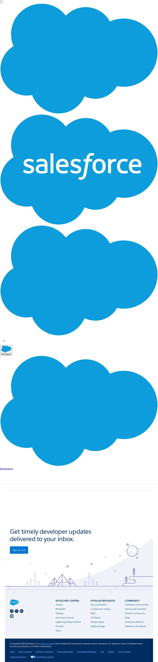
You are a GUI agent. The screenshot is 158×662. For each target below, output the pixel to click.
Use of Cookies (124, 651)
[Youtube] (12, 616)
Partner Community (135, 613)
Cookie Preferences (18, 657)
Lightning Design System (68, 622)
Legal (12, 651)
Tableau (60, 613)
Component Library (101, 609)
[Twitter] (17, 611)
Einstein (60, 626)
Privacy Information (65, 651)
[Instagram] (12, 611)
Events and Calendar (135, 609)
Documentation (99, 604)
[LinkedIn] (21, 611)
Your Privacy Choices (45, 657)
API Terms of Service (44, 651)
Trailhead (95, 617)
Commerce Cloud (65, 617)
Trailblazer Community (136, 604)
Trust (102, 651)
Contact (111, 651)
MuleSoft (60, 609)
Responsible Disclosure (86, 651)
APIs (93, 613)
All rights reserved (46, 643)
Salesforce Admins (134, 622)
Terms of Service (25, 651)
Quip (58, 630)
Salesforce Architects (135, 626)
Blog (127, 617)
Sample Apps (97, 622)
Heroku (59, 604)
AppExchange (98, 626)
